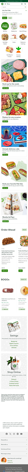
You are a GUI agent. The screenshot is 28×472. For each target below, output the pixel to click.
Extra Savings (14, 345)
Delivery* (14, 379)
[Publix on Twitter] (10, 434)
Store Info (10, 460)
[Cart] (25, 4)
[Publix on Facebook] (7, 434)
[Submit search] (25, 7)
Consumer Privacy (20, 471)
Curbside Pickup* (14, 383)
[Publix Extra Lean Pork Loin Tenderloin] (8, 291)
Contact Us (10, 462)
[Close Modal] (26, 10)
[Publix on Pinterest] (18, 434)
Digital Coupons (14, 343)
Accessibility (9, 471)
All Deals (14, 347)
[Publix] (2, 4)
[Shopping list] (22, 4)
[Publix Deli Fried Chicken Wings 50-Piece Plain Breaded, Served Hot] (8, 241)
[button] (18, 51)
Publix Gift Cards (14, 385)
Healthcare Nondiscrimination (14, 469)
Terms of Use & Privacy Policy (13, 467)
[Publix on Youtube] (21, 434)
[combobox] (13, 7)
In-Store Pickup (14, 381)
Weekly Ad (14, 341)
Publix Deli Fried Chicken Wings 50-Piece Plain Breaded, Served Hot (8, 252)
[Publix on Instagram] (14, 434)
